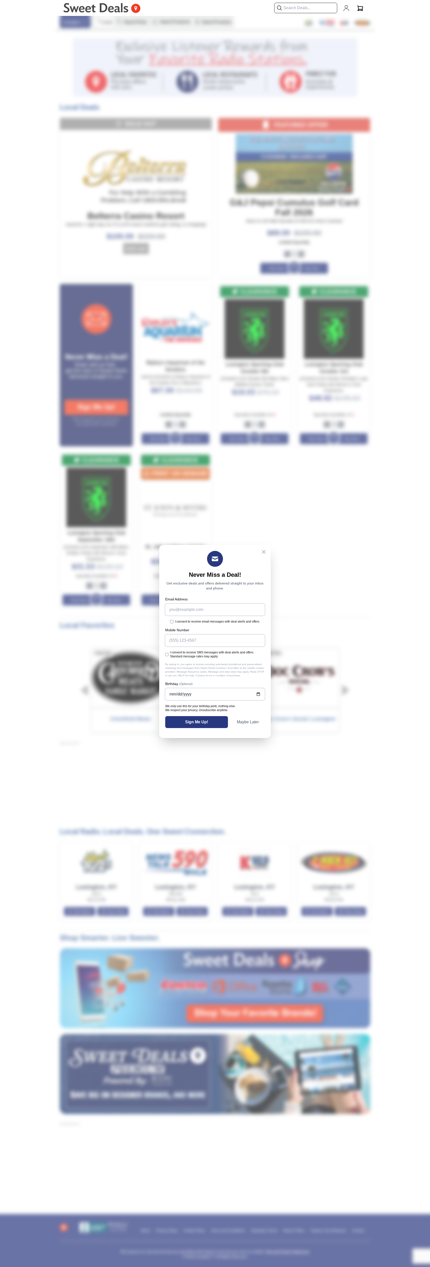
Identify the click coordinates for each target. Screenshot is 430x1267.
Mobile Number (177, 630)
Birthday (179, 684)
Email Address (176, 599)
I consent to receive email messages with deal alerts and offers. (217, 621)
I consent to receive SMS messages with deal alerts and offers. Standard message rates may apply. (212, 654)
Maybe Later (248, 722)
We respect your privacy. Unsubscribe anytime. (196, 710)
